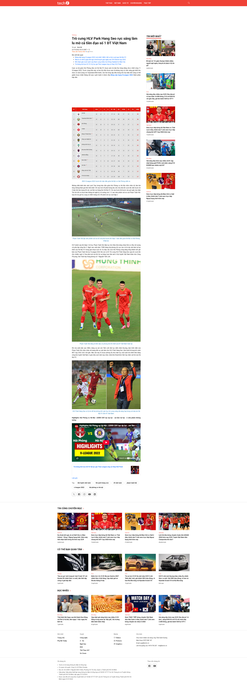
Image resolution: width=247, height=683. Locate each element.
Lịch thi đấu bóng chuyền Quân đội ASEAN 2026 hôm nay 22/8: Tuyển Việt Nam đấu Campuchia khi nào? (174, 537)
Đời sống (148, 58)
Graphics (119, 644)
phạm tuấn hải (132, 483)
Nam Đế (79, 47)
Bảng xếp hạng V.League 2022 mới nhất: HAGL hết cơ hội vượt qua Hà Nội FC (100, 57)
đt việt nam (118, 483)
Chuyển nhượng (136, 3)
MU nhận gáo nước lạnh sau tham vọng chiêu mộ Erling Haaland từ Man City (100, 62)
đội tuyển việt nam (84, 483)
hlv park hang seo (102, 483)
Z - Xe (82, 641)
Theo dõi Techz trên (78, 52)
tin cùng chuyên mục (70, 508)
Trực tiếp (147, 3)
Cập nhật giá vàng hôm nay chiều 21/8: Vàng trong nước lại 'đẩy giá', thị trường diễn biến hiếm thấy (105, 619)
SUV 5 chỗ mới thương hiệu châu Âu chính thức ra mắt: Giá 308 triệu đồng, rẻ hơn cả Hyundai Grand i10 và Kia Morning (173, 578)
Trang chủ (60, 638)
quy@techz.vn (144, 643)
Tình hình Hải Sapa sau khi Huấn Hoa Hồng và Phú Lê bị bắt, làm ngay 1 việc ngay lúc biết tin (72, 619)
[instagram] (84, 494)
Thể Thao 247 (84, 650)
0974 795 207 (152, 645)
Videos (118, 638)
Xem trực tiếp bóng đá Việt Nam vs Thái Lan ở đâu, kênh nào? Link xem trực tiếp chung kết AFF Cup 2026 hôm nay (160, 130)
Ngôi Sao (83, 644)
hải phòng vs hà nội (96, 487)
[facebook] (79, 494)
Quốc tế (125, 3)
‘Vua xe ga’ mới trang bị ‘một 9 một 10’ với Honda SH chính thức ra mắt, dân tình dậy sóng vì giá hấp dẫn (72, 578)
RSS (81, 647)
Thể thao (109, 3)
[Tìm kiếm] (187, 3)
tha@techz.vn (162, 645)
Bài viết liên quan (77, 55)
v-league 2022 (79, 487)
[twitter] (74, 494)
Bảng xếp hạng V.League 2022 (122, 75)
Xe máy (59, 573)
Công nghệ (83, 638)
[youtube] (90, 494)
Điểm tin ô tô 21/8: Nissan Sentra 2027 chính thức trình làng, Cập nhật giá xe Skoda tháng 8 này (105, 578)
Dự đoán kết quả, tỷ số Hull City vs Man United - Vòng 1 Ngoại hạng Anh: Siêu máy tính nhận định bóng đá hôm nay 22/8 (72, 537)
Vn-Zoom (83, 653)
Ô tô (147, 92)
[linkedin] (95, 494)
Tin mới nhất (153, 36)
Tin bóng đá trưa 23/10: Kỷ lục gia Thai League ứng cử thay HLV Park (98, 64)
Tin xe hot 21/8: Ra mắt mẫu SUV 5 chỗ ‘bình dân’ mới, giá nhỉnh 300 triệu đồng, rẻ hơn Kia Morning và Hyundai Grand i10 (140, 578)
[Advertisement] (106, 93)
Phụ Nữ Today (62, 641)
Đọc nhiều (63, 590)
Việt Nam (117, 3)
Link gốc (75, 478)
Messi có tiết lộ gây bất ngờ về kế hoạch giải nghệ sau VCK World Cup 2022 (100, 59)
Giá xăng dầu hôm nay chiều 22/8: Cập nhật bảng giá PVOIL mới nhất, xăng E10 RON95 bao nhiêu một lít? (160, 163)
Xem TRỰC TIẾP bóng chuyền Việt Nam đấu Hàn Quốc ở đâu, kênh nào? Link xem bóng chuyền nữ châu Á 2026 (139, 619)
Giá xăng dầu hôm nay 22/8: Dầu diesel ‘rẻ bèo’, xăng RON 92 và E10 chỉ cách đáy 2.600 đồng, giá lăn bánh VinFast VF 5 (174, 619)
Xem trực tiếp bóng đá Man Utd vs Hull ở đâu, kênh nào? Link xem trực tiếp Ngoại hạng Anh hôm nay (160, 196)
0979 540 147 (147, 640)
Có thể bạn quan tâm (70, 549)
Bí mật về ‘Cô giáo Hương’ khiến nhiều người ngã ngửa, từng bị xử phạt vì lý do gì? (160, 63)
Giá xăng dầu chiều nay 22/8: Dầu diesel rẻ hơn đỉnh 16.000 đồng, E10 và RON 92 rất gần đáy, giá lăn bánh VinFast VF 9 (160, 96)
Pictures (119, 641)
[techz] (63, 3)
